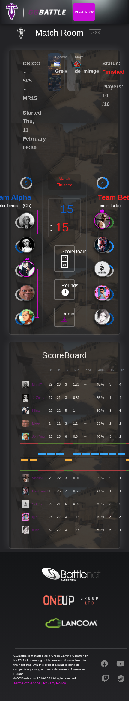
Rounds (68, 285)
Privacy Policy (54, 683)
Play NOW (84, 12)
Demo (68, 313)
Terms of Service (27, 683)
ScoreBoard (68, 257)
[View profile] (27, 220)
